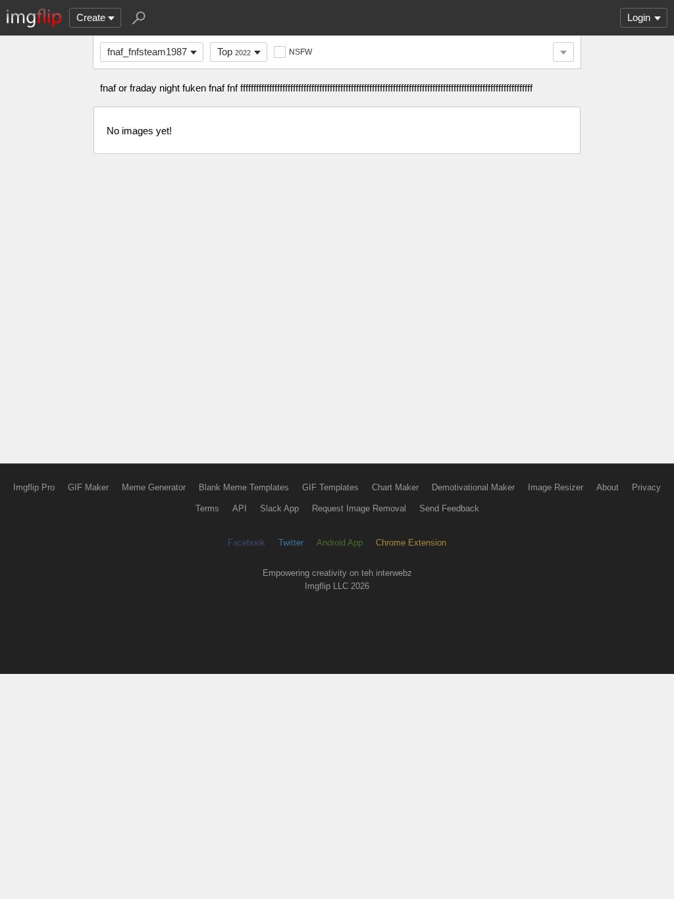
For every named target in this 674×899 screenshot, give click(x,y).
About (607, 487)
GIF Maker (88, 487)
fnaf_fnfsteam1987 (147, 51)
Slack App (279, 508)
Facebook (246, 543)
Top (234, 51)
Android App (340, 543)
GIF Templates (330, 487)
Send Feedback (449, 508)
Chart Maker (395, 487)
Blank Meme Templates (244, 487)
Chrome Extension (411, 543)
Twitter (290, 543)
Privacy (646, 487)
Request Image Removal (359, 508)
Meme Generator (154, 487)
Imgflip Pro (34, 487)
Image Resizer (555, 487)
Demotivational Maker (473, 487)
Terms (207, 508)
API (239, 508)
